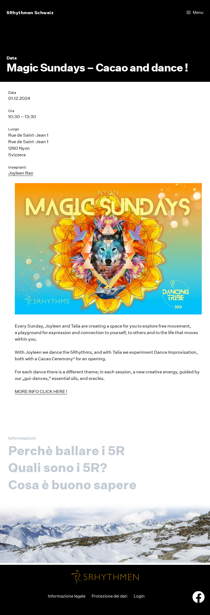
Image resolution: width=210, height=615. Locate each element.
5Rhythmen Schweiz (30, 12)
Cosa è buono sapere (72, 484)
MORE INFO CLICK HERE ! (41, 391)
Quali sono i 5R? (57, 467)
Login (139, 596)
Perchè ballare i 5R (66, 450)
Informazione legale (66, 596)
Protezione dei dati (109, 596)
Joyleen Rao (20, 173)
